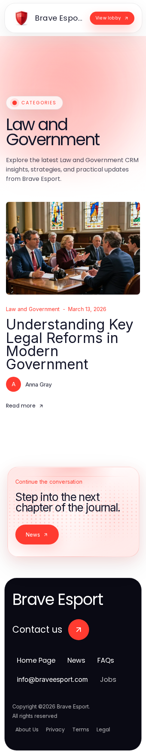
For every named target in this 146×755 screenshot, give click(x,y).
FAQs (105, 660)
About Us (27, 729)
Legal (103, 729)
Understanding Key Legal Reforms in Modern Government (69, 344)
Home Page (36, 660)
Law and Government (33, 309)
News (33, 534)
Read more (21, 405)
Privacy (55, 729)
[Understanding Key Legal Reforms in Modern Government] (73, 248)
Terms (80, 729)
